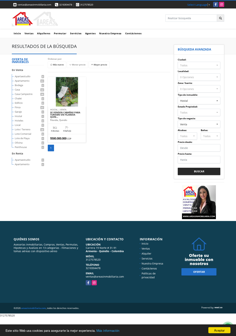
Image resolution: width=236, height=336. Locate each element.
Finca (29, 107)
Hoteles (29, 120)
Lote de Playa (29, 138)
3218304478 (65, 4)
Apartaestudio (29, 76)
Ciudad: (182, 59)
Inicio (17, 33)
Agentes (90, 33)
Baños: (204, 130)
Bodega (29, 85)
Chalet (29, 98)
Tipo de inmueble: (188, 94)
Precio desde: (185, 142)
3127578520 (86, 4)
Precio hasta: (185, 153)
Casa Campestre (29, 94)
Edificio (29, 103)
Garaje (29, 111)
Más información (107, 330)
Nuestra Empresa (110, 33)
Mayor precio (100, 64)
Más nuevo (58, 64)
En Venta (17, 70)
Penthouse (29, 147)
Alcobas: (182, 130)
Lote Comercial (29, 134)
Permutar (60, 33)
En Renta (17, 153)
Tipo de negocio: (186, 118)
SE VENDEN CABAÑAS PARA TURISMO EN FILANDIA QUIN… (65, 115)
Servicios (75, 33)
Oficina (29, 142)
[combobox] (199, 65)
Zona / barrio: (185, 83)
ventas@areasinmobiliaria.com (105, 276)
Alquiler (146, 253)
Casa (29, 89)
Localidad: (183, 71)
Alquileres (43, 33)
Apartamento (29, 80)
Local (29, 125)
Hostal (29, 116)
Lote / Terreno (29, 129)
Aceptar (219, 330)
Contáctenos (133, 33)
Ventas (29, 33)
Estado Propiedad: (188, 106)
